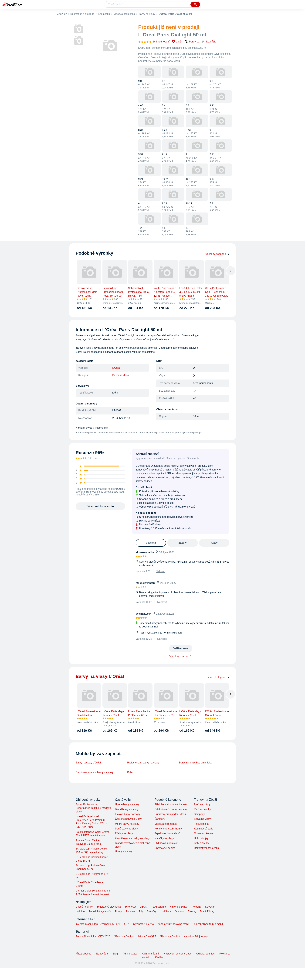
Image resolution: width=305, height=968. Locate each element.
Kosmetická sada (203, 828)
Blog (115, 953)
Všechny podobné (215, 254)
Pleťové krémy (202, 804)
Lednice (80, 911)
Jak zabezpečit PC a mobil (208, 924)
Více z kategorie (217, 677)
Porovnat (194, 41)
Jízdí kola (165, 911)
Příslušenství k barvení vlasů (171, 804)
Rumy (118, 911)
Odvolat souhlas (205, 953)
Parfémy (130, 911)
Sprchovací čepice (165, 848)
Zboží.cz (62, 14)
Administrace (130, 953)
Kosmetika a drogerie (82, 14)
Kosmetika (104, 14)
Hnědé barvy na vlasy (127, 804)
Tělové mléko (201, 823)
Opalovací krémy (203, 833)
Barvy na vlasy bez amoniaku (195, 762)
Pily (141, 911)
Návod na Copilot (124, 936)
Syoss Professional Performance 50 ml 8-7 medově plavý (93, 808)
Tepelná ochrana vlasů (167, 833)
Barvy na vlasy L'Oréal (88, 762)
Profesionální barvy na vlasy (143, 762)
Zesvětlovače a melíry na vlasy (132, 838)
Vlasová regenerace (166, 823)
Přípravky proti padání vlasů (170, 814)
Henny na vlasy (123, 851)
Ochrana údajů (150, 953)
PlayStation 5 (158, 906)
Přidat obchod (83, 953)
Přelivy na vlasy (124, 833)
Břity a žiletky (201, 843)
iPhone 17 (130, 906)
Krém (130, 772)
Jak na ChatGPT (146, 936)
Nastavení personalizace (178, 953)
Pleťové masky (202, 809)
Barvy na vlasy (147, 14)
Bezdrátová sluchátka (108, 906)
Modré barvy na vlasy (127, 823)
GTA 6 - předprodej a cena (139, 924)
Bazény (192, 911)
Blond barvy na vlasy (127, 809)
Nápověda (102, 953)
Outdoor (179, 911)
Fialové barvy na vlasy (127, 814)
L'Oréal (116, 367)
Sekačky (151, 911)
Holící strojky (201, 838)
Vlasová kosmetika (124, 14)
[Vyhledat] (195, 4)
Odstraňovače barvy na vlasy (171, 809)
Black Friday (207, 911)
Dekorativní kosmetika (206, 848)
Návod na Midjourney (195, 936)
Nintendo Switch (179, 906)
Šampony (160, 819)
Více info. (94, 494)
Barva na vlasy (202, 819)
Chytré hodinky (84, 906)
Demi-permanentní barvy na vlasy (94, 772)
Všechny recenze (179, 656)
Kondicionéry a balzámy (168, 828)
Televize (196, 906)
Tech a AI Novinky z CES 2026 (93, 936)
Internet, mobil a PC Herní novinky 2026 (98, 924)
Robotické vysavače (99, 911)
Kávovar (210, 906)
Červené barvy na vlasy (128, 819)
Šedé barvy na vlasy (126, 828)
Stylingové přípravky (166, 843)
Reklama (224, 953)
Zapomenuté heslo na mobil (173, 924)
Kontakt (146, 957)
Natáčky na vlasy (164, 838)
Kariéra (159, 957)
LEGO (143, 906)
